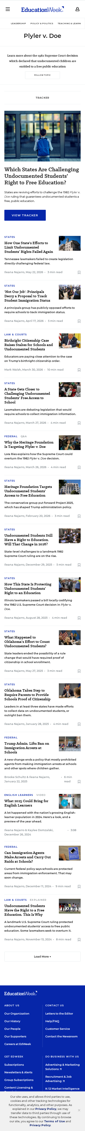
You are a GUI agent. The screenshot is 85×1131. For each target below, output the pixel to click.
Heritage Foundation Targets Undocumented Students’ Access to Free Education (28, 491)
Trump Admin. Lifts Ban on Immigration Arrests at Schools (26, 748)
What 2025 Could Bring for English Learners (26, 803)
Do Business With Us (62, 1056)
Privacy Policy (45, 1109)
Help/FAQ (52, 1021)
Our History (12, 1021)
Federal (11, 436)
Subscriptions (14, 1064)
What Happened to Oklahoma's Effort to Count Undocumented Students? (27, 641)
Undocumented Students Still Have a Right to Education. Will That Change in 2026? (28, 539)
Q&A (24, 436)
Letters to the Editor (59, 1013)
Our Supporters (15, 1036)
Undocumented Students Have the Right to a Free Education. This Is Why (24, 910)
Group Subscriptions (18, 1080)
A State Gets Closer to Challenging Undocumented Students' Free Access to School (27, 396)
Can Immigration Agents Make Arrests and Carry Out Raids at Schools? (27, 857)
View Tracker (25, 215)
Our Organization (16, 1013)
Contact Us (54, 1005)
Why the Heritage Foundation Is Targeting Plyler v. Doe (28, 444)
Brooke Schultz (15, 777)
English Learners (18, 795)
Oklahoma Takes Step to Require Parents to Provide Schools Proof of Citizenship (27, 694)
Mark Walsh (12, 369)
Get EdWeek (13, 1056)
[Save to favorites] (79, 273)
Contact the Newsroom (61, 1036)
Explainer (38, 899)
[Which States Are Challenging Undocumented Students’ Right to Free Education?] (42, 160)
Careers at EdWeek (17, 1044)
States (9, 237)
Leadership (18, 23)
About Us (11, 1005)
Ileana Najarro (14, 272)
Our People (12, 1028)
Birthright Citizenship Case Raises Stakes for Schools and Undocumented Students (28, 344)
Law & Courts (15, 334)
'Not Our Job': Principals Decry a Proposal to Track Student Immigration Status (27, 296)
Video (41, 795)
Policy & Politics (42, 23)
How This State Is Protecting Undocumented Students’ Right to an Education (27, 588)
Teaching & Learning (71, 23)
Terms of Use (54, 1121)
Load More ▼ (42, 956)
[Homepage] (42, 9)
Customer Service (57, 1028)
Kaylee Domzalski (40, 830)
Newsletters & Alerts (18, 1072)
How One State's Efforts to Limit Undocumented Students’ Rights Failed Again (28, 247)
